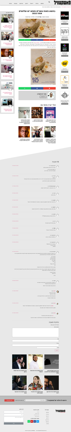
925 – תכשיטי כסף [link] (38, 42)
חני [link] (52, 315)
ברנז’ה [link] (37, 3)
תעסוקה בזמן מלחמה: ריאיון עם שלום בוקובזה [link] (24, 140)
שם (58, 338)
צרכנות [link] (15, 3)
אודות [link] (10, 3)
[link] (62, 2)
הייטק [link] (26, 3)
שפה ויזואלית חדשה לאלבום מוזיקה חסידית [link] (38, 120)
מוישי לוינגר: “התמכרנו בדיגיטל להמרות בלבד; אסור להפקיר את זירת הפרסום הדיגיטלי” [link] (51, 141)
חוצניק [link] (54, 303)
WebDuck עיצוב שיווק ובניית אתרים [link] (30, 430)
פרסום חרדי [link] (64, 7)
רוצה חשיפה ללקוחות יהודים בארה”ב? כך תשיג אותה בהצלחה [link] (7, 93)
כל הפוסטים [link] (43, 96)
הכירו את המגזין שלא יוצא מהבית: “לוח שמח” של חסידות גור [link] (50, 121)
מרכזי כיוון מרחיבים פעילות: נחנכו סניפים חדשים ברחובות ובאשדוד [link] (37, 140)
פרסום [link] (42, 3)
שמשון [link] (52, 305)
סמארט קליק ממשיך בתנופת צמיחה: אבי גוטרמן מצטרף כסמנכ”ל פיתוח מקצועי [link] (24, 121)
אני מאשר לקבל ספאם (19, 400)
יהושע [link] (54, 290)
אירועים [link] (21, 3)
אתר (58, 347)
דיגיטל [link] (31, 3)
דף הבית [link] (68, 7)
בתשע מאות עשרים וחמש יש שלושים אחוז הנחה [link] (37, 12)
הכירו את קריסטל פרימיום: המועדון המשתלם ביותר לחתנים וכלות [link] (52, 372)
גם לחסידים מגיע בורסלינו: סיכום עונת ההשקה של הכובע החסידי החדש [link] (7, 110)
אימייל (58, 343)
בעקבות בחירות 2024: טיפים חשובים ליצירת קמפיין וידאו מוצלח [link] (7, 76)
